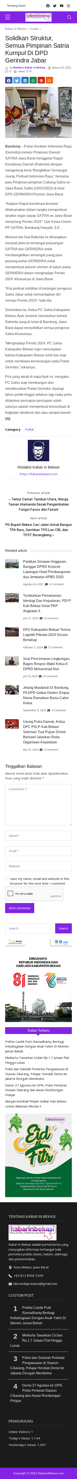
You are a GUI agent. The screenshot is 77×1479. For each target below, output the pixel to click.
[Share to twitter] (17, 80)
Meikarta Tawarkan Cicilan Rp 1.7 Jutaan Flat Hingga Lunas (36, 1340)
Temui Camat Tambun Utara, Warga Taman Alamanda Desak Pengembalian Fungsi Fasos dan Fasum (38, 504)
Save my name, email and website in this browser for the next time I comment (39, 881)
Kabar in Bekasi (15, 28)
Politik (34, 29)
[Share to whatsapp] (33, 80)
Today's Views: (20, 1438)
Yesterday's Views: (23, 1445)
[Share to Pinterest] (41, 80)
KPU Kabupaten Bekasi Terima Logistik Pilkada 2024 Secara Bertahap (46, 635)
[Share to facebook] (8, 80)
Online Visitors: (20, 1432)
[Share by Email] (49, 80)
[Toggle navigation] (69, 17)
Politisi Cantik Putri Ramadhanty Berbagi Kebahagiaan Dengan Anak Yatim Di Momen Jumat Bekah (37, 1046)
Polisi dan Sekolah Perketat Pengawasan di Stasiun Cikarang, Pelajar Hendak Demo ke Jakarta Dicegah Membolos (36, 1074)
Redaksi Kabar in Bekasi (29, 67)
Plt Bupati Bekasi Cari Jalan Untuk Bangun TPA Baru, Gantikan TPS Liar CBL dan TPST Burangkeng (38, 530)
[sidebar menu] (7, 17)
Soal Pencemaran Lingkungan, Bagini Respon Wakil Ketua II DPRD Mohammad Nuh (46, 664)
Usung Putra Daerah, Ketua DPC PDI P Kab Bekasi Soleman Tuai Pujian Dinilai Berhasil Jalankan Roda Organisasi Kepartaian (44, 732)
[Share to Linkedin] (25, 80)
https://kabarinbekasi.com (39, 474)
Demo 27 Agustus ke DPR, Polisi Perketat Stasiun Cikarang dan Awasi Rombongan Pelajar (36, 1090)
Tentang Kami (16, 5)
